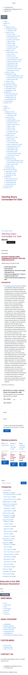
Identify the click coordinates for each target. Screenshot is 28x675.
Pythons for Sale (11, 56)
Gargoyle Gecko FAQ (11, 95)
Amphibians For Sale (11, 74)
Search (3, 480)
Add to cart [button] (5, 462)
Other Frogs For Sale (12, 79)
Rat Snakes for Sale (12, 67)
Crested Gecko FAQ (11, 97)
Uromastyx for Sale (12, 38)
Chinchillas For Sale (11, 88)
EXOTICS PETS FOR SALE (10, 85)
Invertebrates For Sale (11, 29)
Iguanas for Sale (11, 48)
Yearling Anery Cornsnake (13, 286)
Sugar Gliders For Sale (11, 86)
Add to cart (11, 242)
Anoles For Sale (11, 34)
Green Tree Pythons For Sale (14, 59)
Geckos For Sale (10, 72)
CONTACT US (7, 103)
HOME (5, 21)
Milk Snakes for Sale (12, 65)
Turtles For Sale (9, 81)
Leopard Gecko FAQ (11, 99)
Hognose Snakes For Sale (13, 61)
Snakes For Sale (10, 50)
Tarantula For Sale (11, 30)
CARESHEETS (7, 92)
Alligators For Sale (10, 27)
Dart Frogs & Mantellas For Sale (15, 76)
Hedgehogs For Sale (11, 90)
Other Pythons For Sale (13, 70)
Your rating (7, 399)
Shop (5, 25)
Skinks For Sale (11, 43)
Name (5, 412)
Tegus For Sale (11, 41)
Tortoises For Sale (10, 83)
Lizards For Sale (10, 32)
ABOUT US (7, 23)
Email (5, 419)
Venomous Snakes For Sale (14, 68)
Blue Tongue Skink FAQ (11, 94)
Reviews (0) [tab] (4, 253)
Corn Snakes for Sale (12, 57)
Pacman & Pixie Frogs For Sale (15, 77)
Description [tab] (4, 250)
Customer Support (8, 101)
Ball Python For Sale (12, 52)
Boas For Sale (10, 54)
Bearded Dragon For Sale (13, 36)
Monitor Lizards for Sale (13, 39)
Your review (7, 403)
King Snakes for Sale (12, 63)
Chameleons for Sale (12, 47)
